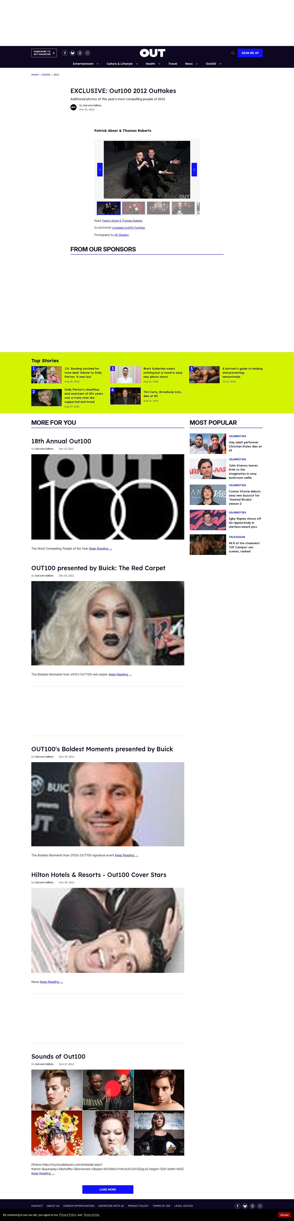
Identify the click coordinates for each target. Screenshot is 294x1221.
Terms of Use (91, 1215)
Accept (284, 1215)
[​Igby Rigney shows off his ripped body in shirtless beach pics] (208, 520)
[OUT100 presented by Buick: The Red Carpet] (107, 623)
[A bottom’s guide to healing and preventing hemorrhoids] (204, 374)
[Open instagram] (87, 53)
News (189, 63)
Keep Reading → (100, 548)
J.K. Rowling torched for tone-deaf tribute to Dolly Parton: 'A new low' (83, 372)
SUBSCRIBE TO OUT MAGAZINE (42, 53)
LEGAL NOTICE (183, 1205)
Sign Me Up (250, 53)
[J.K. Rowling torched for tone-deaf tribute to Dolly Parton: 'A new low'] (46, 374)
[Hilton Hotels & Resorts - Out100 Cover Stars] (107, 930)
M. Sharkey (122, 235)
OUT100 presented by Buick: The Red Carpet (98, 568)
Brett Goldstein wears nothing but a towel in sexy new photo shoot (162, 372)
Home (34, 74)
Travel (172, 63)
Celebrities (237, 436)
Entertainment (83, 63)
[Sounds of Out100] (107, 1112)
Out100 (211, 63)
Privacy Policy (67, 1215)
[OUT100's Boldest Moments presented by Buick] (107, 804)
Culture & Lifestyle (120, 63)
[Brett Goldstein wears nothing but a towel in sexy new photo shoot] (125, 374)
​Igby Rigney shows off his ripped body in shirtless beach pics (245, 522)
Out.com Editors (92, 105)
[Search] (233, 53)
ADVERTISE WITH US (111, 1205)
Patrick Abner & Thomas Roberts (122, 220)
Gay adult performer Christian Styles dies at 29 (245, 446)
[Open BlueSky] (72, 53)
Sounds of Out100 (58, 1056)
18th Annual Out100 (61, 441)
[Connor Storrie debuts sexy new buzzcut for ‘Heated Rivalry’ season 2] (208, 494)
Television (237, 537)
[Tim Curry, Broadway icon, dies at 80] (125, 396)
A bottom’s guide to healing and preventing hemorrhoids (242, 372)
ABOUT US (53, 1205)
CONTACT (37, 1205)
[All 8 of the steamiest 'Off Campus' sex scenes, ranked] (208, 544)
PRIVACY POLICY (138, 1205)
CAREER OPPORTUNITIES (78, 1205)
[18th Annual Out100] (107, 496)
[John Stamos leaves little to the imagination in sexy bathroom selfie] (208, 468)
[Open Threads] (80, 53)
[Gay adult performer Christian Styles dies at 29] (208, 443)
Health (150, 63)
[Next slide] (194, 170)
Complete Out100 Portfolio (128, 227)
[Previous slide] (99, 170)
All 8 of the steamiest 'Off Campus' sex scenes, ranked (244, 547)
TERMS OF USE (161, 1205)
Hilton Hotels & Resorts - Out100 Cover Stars (98, 874)
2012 (56, 74)
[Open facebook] (65, 53)
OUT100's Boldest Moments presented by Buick (102, 749)
